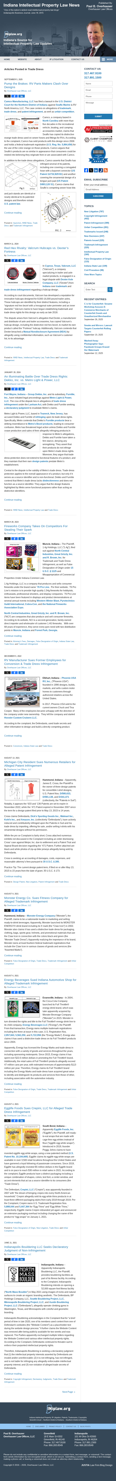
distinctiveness (51, 480)
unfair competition (64, 111)
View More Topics (93, 274)
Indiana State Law (66, 641)
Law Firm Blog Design (96, 1465)
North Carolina (50, 121)
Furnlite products (55, 420)
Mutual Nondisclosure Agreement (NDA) (44, 331)
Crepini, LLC (27, 1189)
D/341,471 (64, 797)
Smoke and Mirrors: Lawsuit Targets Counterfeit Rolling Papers (98, 328)
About (38, 59)
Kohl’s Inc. (9, 819)
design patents (40, 461)
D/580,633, (65, 793)
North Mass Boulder (16, 1292)
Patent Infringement (46, 882)
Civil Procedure (94, 270)
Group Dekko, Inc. (37, 394)
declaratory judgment (17, 408)
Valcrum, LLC (69, 266)
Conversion (17, 746)
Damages (31, 641)
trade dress (10, 111)
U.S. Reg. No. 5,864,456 (59, 144)
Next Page (67, 1392)
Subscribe (98, 196)
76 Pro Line (43, 587)
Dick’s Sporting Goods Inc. (45, 816)
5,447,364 (24, 1206)
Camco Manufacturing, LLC (19, 101)
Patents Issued (94, 240)
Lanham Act (34, 404)
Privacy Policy (55, 1426)
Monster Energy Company (41, 916)
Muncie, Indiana (21, 630)
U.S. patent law (12, 204)
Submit (98, 116)
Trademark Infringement (23, 226)
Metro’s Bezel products (40, 424)
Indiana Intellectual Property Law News (42, 10)
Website (22, 59)
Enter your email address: (96, 185)
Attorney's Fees (19, 641)
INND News (27, 223)
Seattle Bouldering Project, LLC (47, 1299)
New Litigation (31, 882)
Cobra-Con (31, 604)
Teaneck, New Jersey (51, 413)
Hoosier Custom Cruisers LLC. (20, 718)
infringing (40, 417)
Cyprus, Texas (52, 266)
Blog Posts (85, 1426)
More (110, 59)
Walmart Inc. (66, 816)
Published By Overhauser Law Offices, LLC (99, 6)
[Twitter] (91, 170)
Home (7, 59)
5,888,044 (9, 1206)
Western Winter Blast (48, 601)
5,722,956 (36, 1035)
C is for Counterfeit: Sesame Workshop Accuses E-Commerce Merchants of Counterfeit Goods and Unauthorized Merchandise (98, 310)
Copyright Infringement (22, 1379)
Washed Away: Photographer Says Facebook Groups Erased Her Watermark (96, 345)
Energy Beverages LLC (35, 1025)
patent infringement (32, 111)
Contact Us (77, 59)
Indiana (47, 286)
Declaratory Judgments (42, 1379)
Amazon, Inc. (28, 819)
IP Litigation (56, 59)
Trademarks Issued (96, 231)
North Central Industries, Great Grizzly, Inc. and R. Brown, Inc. (58, 554)
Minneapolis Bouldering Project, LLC (24, 1302)
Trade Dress (50, 357)
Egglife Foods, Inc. (64, 1129)
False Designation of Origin (47, 641)
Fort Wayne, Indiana (14, 394)
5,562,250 (20, 1035)
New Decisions (94, 236)
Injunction (17, 223)
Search (110, 289)
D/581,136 (48, 797)
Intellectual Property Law (34, 357)
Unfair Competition (96, 227)
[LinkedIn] (96, 170)
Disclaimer (40, 1426)
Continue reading (13, 213)
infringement (24, 289)
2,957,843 (9, 1035)
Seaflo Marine (63, 105)
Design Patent (19, 882)
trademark (65, 108)
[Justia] (100, 170)
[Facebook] (86, 170)
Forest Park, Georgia (46, 630)
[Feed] (105, 170)
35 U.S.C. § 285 (51, 861)
